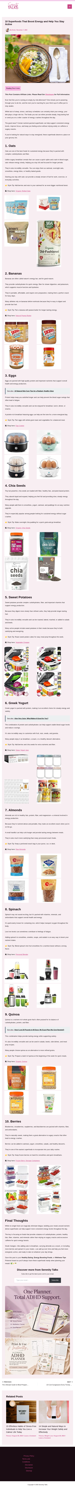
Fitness (8, 1436)
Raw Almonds (21, 849)
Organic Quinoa (21, 1061)
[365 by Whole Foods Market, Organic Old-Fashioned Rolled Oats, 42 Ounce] (49, 243)
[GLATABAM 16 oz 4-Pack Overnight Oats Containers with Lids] (49, 791)
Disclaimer (29, 1465)
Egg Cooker (20, 426)
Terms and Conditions (26, 1460)
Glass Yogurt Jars (22, 750)
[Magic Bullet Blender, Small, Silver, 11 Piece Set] (16, 971)
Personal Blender (22, 954)
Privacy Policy (29, 1456)
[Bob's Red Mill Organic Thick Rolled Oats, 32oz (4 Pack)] (16, 207)
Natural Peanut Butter (23, 316)
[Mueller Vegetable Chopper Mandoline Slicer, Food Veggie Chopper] (49, 684)
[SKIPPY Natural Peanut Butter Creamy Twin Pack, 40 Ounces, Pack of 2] (16, 332)
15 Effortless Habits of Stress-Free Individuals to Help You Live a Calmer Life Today (21, 1429)
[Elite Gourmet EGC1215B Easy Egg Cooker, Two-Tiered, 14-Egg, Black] (16, 467)
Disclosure (49, 94)
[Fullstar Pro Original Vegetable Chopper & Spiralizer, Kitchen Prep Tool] (49, 659)
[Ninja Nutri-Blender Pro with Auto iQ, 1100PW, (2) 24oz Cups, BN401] (49, 996)
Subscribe (55, 1280)
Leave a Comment (30, 1436)
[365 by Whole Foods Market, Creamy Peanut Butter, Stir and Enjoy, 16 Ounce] (49, 357)
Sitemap (29, 1471)
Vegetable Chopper (22, 642)
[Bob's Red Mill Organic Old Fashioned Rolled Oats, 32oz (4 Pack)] (49, 203)
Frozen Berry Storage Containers (28, 1161)
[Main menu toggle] (69, 6)
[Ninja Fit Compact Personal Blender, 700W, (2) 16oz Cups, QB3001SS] (49, 971)
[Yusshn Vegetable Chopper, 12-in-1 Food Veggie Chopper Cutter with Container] (16, 684)
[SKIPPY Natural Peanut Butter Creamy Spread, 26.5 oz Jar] (49, 332)
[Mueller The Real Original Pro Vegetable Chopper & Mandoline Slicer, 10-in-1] (16, 659)
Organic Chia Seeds (23, 528)
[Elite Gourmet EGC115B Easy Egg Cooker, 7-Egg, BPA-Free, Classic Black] (16, 442)
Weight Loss (49, 1436)
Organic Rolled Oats (23, 191)
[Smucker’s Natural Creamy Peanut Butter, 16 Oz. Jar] (16, 357)
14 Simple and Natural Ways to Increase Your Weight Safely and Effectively (53, 1429)
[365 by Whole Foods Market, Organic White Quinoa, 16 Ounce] (49, 1103)
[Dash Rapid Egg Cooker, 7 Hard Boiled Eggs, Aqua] (49, 442)
